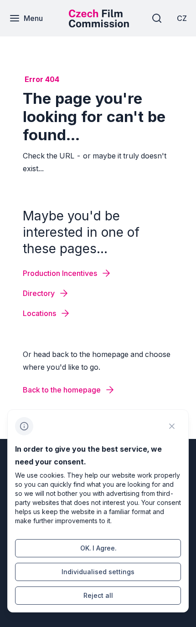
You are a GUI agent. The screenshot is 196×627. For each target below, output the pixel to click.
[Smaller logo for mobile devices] (99, 24)
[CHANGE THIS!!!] (172, 426)
